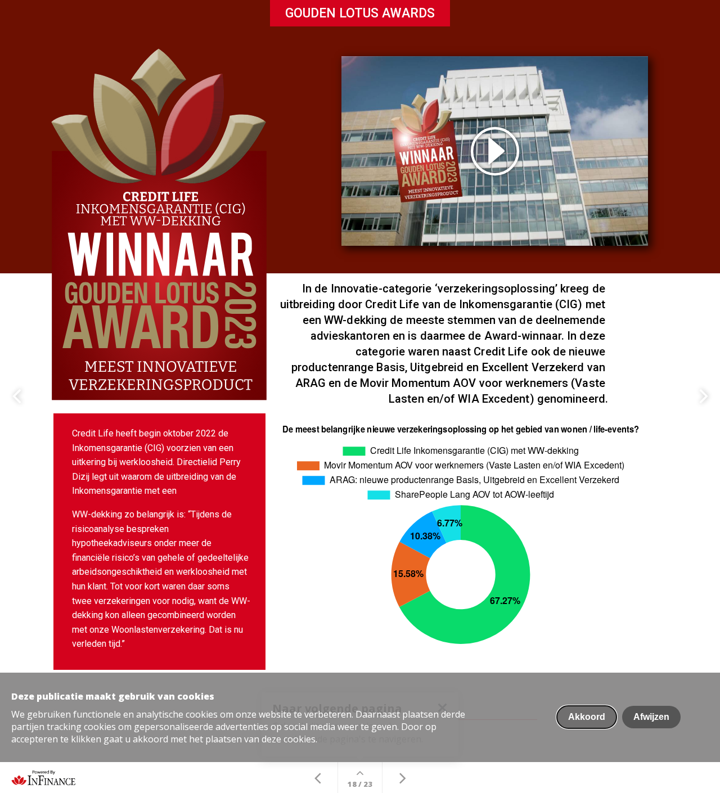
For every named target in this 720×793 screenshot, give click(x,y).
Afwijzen (651, 717)
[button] (494, 151)
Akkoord (586, 717)
